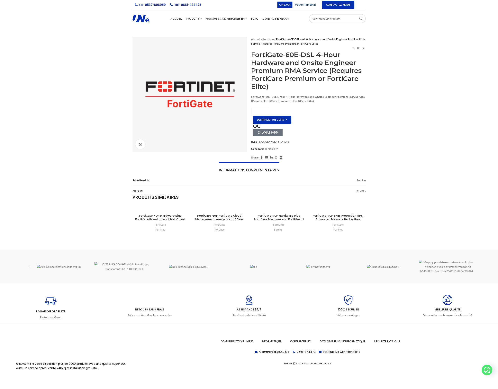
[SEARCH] (361, 18)
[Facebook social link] (261, 157)
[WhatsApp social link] (276, 157)
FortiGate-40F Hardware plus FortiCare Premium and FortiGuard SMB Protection (279, 219)
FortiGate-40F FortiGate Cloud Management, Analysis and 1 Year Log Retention (219, 219)
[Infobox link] (50, 307)
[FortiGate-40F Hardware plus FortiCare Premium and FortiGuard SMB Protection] (278, 208)
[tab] (249, 168)
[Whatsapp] (487, 370)
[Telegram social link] (281, 157)
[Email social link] (266, 157)
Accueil (255, 39)
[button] (29, 266)
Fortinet (160, 229)
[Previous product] (354, 48)
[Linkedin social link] (271, 157)
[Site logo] (141, 18)
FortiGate (272, 148)
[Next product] (363, 48)
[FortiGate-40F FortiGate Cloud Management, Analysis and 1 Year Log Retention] (219, 208)
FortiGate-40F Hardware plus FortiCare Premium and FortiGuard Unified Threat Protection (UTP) (160, 219)
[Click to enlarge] (140, 144)
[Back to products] (358, 48)
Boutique (268, 39)
